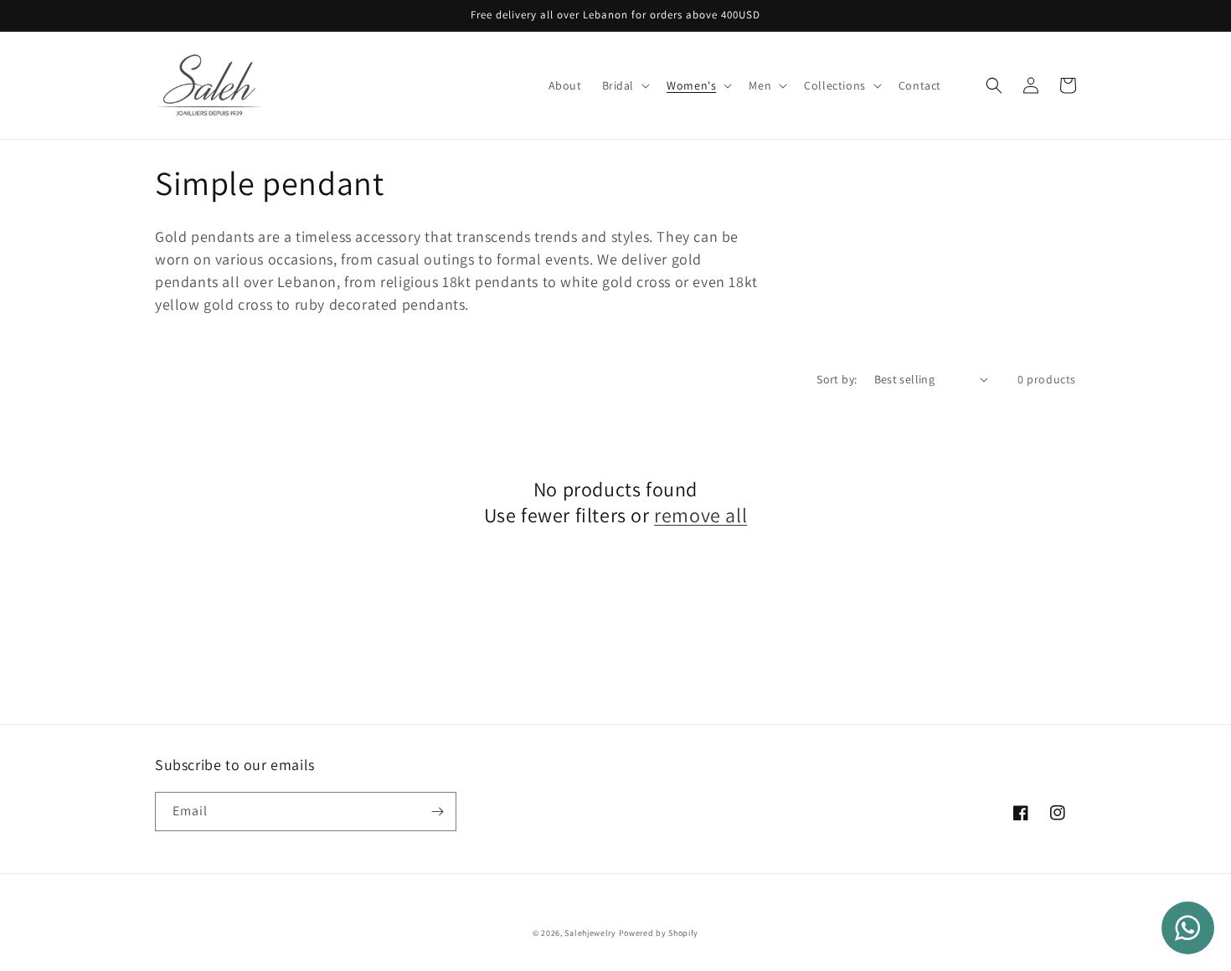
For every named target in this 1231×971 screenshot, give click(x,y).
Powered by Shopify (659, 932)
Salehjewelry (590, 932)
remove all (700, 515)
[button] (624, 85)
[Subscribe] (437, 811)
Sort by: (836, 379)
